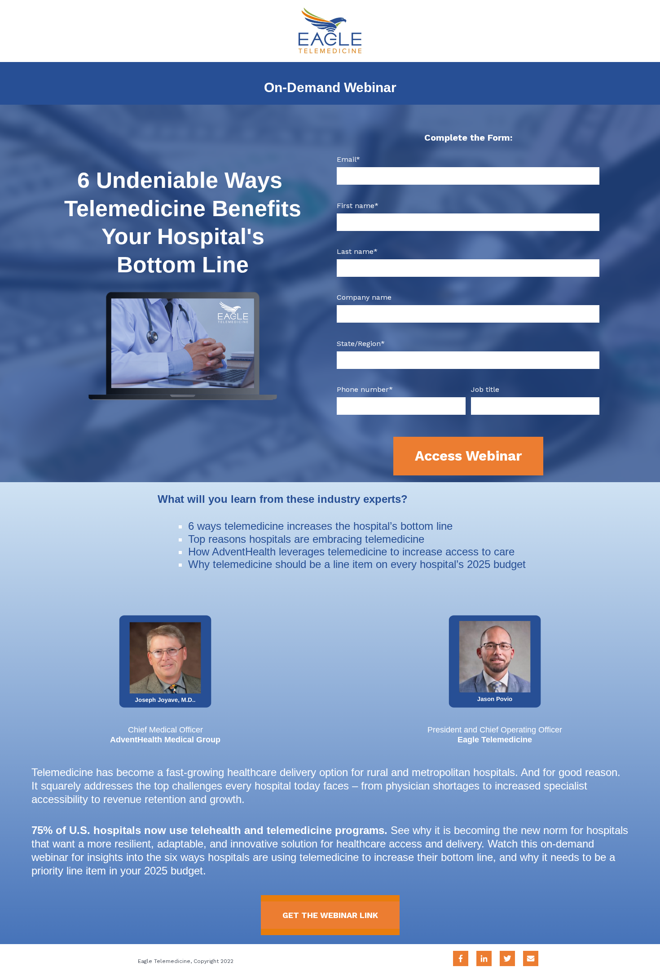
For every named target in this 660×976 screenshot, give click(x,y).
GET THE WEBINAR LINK (330, 915)
